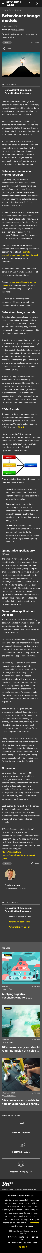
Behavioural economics (19, 922)
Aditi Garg (8, 989)
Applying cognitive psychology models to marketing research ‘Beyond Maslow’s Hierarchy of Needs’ (21, 995)
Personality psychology (19, 927)
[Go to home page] (14, 3)
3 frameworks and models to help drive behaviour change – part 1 (20, 1102)
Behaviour (7, 42)
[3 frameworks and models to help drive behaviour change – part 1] (21, 1074)
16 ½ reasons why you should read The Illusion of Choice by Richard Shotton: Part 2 (21, 1049)
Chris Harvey (18, 30)
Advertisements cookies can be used (24, 1238)
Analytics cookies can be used (23, 1243)
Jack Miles (8, 1042)
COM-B (21, 427)
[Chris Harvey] (10, 874)
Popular (7, 955)
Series (7, 1061)
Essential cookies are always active (24, 1232)
